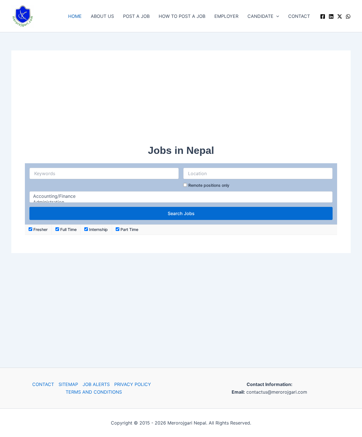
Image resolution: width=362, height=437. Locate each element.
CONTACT (299, 16)
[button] (276, 16)
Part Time (128, 229)
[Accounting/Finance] (181, 196)
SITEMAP (68, 384)
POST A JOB (136, 16)
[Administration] (181, 202)
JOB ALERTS (96, 384)
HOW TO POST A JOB (182, 16)
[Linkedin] (331, 16)
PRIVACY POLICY (132, 384)
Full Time (68, 229)
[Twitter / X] (339, 16)
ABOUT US (102, 16)
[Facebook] (322, 16)
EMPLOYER (226, 16)
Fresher (40, 229)
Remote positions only (208, 185)
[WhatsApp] (348, 16)
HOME (75, 16)
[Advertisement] (181, 103)
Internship (98, 229)
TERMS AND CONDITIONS (94, 392)
